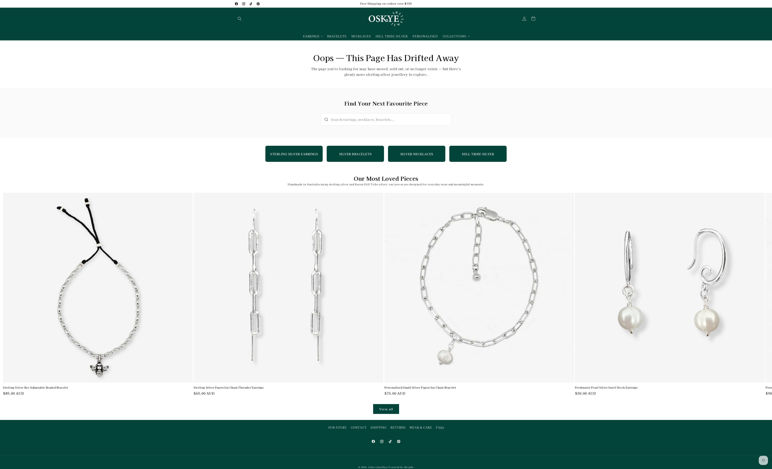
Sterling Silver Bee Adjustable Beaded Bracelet (35, 387)
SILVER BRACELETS (355, 154)
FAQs (440, 427)
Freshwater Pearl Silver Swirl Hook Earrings (606, 387)
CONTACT (359, 427)
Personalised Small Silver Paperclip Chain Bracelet (420, 387)
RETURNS (398, 427)
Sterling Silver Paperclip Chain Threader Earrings (229, 387)
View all (386, 409)
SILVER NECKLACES (416, 154)
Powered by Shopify (401, 467)
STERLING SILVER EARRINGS (294, 154)
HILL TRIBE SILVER (478, 154)
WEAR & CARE (421, 427)
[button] (239, 18)
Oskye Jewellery (378, 467)
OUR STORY (337, 427)
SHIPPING (378, 427)
